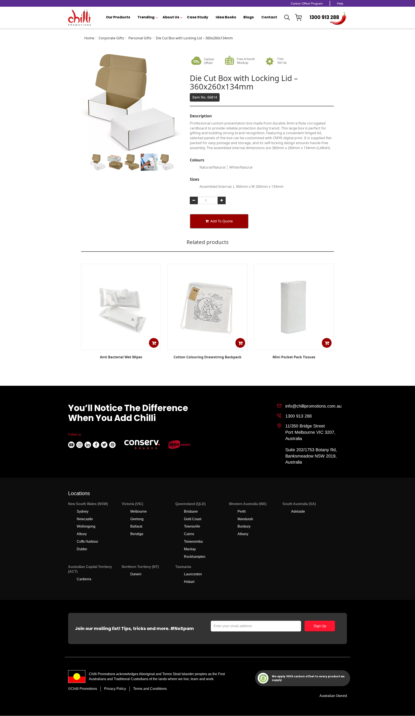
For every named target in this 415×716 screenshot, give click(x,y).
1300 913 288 (324, 17)
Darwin (135, 574)
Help (340, 3)
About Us (171, 17)
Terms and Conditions (150, 688)
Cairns (189, 534)
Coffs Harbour (87, 541)
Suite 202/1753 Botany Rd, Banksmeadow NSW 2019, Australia (311, 455)
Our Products (118, 17)
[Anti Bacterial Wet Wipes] (121, 346)
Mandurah (245, 519)
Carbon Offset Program (307, 3)
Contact (269, 17)
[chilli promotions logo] (79, 17)
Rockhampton (194, 556)
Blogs (248, 17)
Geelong (137, 519)
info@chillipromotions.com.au (313, 406)
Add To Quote (221, 221)
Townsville (192, 526)
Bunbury (244, 526)
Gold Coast (192, 519)
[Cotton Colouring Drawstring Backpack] (207, 346)
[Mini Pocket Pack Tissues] (294, 346)
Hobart (189, 582)
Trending (146, 17)
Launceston (193, 574)
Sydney (82, 511)
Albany (243, 534)
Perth (242, 511)
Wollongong (86, 526)
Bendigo (136, 534)
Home (89, 38)
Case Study (197, 17)
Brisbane (191, 511)
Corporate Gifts (111, 38)
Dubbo (82, 549)
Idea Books (226, 17)
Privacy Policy (115, 688)
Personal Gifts (140, 38)
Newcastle (85, 519)
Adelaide (298, 511)
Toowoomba (193, 541)
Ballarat (136, 526)
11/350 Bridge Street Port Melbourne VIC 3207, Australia (310, 432)
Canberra (84, 579)
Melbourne (138, 511)
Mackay (190, 549)
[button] (154, 343)
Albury (82, 534)
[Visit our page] (71, 445)
